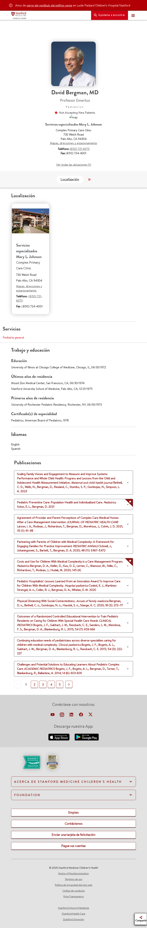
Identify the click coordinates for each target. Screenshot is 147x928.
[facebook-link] (81, 715)
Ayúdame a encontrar (111, 15)
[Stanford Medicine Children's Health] (49, 15)
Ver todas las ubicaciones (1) (73, 165)
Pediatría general (13, 337)
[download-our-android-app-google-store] (87, 737)
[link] (73, 765)
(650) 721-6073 (79, 149)
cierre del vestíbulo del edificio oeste (49, 5)
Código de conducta (73, 890)
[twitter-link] (90, 715)
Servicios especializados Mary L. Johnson (29, 251)
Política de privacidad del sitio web (73, 885)
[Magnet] (26, 762)
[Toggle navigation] (133, 15)
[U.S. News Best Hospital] (52, 762)
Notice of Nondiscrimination (73, 873)
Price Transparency (73, 896)
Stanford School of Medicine (73, 908)
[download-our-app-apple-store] (59, 737)
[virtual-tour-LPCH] (53, 715)
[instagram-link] (62, 715)
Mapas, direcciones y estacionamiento (73, 143)
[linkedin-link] (71, 715)
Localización (70, 179)
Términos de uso (73, 879)
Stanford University (73, 919)
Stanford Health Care (73, 913)
